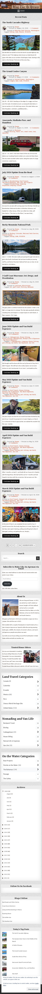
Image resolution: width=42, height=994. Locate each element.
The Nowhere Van (7, 921)
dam (17, 81)
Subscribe (7, 583)
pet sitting (6, 343)
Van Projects (28, 182)
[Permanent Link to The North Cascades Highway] (21, 42)
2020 (5, 844)
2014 (5, 866)
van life (31, 343)
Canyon (12, 81)
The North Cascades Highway (15, 22)
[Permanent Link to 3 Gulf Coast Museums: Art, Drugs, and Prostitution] (21, 297)
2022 (5, 836)
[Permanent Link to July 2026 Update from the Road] (21, 196)
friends (19, 185)
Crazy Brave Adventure (8, 906)
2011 (5, 878)
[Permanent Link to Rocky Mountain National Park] (21, 247)
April (8, 809)
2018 (5, 851)
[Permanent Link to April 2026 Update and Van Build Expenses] (21, 462)
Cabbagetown (14, 337)
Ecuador (6, 690)
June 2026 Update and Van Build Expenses (17, 327)
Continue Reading (11, 64)
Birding (12, 233)
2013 (5, 870)
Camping (23, 184)
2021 (5, 840)
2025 (5, 825)
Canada (6, 681)
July (8, 798)
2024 (5, 828)
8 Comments (13, 230)
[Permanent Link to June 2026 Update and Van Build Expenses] (21, 353)
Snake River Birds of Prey (19, 956)
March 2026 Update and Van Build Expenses (18, 489)
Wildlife (28, 32)
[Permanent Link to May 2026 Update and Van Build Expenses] (21, 406)
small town (28, 131)
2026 (6, 791)
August (9, 794)
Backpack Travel (9, 723)
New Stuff (15, 973)
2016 (5, 859)
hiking (12, 32)
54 (20, 545)
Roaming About (6, 913)
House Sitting (25, 337)
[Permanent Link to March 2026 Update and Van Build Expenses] (21, 514)
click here (35, 666)
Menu (22, 11)
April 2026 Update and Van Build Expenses (17, 436)
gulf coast (16, 287)
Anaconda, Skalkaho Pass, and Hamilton (16, 121)
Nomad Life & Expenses (31, 338)
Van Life (20, 182)
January (9, 821)
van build (14, 343)
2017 (5, 855)
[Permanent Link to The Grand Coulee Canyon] (21, 91)
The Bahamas (8, 770)
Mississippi (26, 285)
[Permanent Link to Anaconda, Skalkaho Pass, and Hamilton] (21, 143)
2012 (5, 874)
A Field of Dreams (17, 945)
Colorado (19, 233)
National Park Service (22, 30)
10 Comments (14, 334)
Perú (5, 699)
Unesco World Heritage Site (13, 703)
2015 (5, 863)
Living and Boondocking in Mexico (12, 910)
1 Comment (34, 28)
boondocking (14, 184)
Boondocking (14, 181)
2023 (5, 832)
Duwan (17, 27)
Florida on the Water (10, 765)
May (8, 805)
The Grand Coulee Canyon (14, 71)
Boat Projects (8, 761)
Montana (18, 130)
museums (30, 287)
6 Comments (13, 178)
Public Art (19, 131)
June (8, 801)
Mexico (6, 695)
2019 (5, 847)
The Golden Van (6, 917)
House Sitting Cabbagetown (12, 338)
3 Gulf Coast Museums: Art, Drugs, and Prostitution (20, 276)
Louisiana (18, 285)
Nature (21, 32)
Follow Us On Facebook (21, 886)
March (9, 813)
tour (34, 131)
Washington (35, 30)
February (9, 817)
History (12, 131)
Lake (16, 32)
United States (20, 79)
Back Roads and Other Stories (10, 902)
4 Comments (34, 77)
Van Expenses (23, 343)
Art (11, 287)
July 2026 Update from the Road (17, 172)
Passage (6, 774)
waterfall (5, 133)
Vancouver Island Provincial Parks (21, 962)
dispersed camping (9, 185)
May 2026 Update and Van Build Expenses (17, 380)
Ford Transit (24, 181)
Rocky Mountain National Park (16, 225)
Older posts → (29, 545)
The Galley (7, 779)
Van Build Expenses (9, 182)
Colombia (6, 686)
